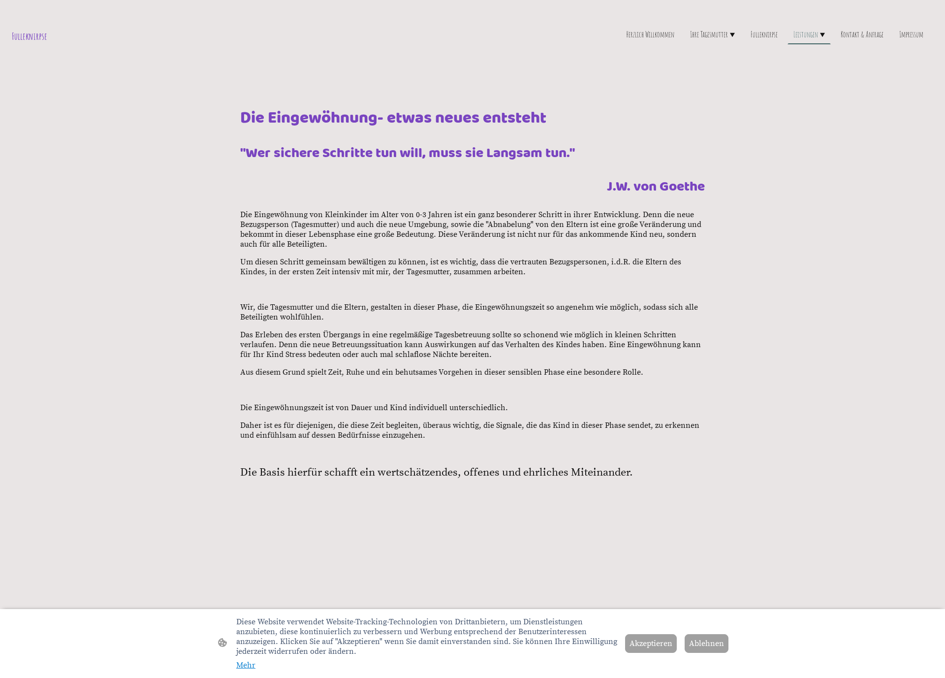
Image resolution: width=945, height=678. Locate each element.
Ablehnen (706, 643)
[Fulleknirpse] (163, 56)
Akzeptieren (651, 643)
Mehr (245, 665)
